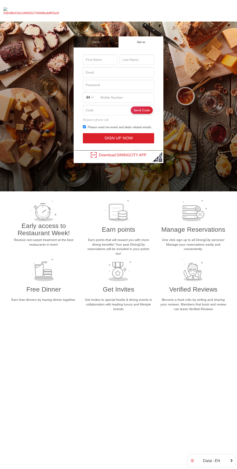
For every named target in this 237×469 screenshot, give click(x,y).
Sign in (96, 42)
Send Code (142, 110)
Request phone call (96, 120)
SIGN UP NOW (118, 138)
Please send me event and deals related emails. (119, 127)
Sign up (141, 42)
